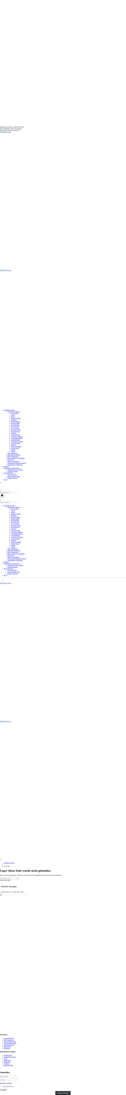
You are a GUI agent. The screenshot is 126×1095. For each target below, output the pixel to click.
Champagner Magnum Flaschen (16, 463)
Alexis (13, 415)
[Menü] (2, 496)
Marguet (13, 445)
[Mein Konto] (0, 489)
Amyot (13, 416)
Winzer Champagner (13, 461)
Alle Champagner (12, 453)
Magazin (6, 466)
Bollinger (14, 420)
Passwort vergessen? (6, 1083)
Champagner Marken (13, 411)
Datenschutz (7, 1060)
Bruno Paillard (15, 423)
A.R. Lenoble (15, 428)
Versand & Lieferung (10, 1057)
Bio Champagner (9, 1040)
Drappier (13, 433)
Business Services (12, 478)
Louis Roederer (15, 443)
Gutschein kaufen (12, 471)
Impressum (7, 1062)
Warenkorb (7, 1048)
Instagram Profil (8, 1065)
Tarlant (13, 451)
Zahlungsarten (8, 1055)
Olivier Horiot (15, 448)
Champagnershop (9, 1038)
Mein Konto (7, 1046)
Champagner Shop (9, 410)
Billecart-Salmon (16, 418)
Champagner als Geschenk (15, 470)
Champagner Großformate (15, 465)
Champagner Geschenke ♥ (11, 468)
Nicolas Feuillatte (16, 446)
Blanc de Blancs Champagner (16, 458)
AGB (5, 1059)
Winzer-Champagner (10, 1041)
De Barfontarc (15, 425)
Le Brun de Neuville (17, 441)
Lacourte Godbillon (17, 436)
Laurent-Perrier (15, 440)
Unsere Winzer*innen (13, 476)
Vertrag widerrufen (63, 1093)
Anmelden (3, 1089)
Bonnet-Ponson (15, 421)
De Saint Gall (15, 426)
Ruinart (13, 450)
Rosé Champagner (12, 456)
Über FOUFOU (8, 473)
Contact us (7, 1063)
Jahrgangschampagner (13, 455)
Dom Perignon (15, 431)
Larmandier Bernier (17, 438)
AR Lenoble (14, 413)
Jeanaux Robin (15, 435)
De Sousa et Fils (16, 430)
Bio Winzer (10, 460)
